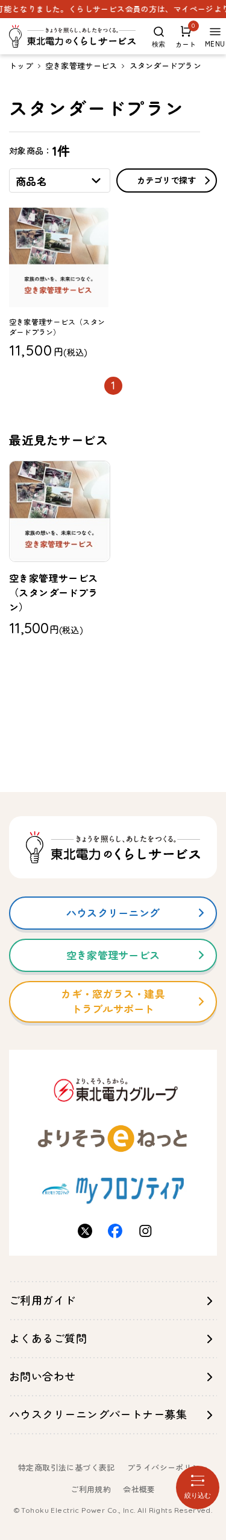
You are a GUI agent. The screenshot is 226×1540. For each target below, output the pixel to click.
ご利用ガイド (42, 1301)
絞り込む (197, 1495)
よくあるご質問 (48, 1339)
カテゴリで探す (166, 180)
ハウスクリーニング (113, 913)
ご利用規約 (91, 1489)
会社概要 (139, 1489)
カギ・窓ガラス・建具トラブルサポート (113, 1002)
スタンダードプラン (165, 66)
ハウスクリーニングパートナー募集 (98, 1415)
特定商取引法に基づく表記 (66, 1467)
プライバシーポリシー (167, 1467)
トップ (21, 66)
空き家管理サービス (81, 66)
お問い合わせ (42, 1377)
